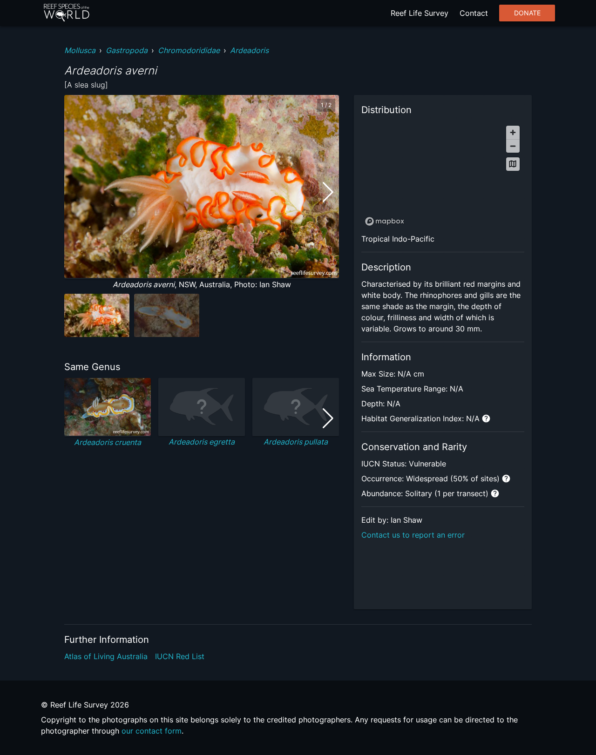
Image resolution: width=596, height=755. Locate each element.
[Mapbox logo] (384, 221)
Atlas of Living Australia (106, 656)
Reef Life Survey (419, 13)
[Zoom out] (513, 146)
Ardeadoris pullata (296, 441)
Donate (527, 13)
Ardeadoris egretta (202, 441)
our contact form (152, 730)
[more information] (486, 418)
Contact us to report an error (413, 534)
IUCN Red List (179, 656)
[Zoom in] (513, 132)
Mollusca (79, 50)
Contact (474, 13)
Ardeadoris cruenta (107, 442)
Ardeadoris (249, 50)
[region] (442, 175)
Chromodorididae (189, 50)
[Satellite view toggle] (513, 164)
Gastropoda (127, 50)
